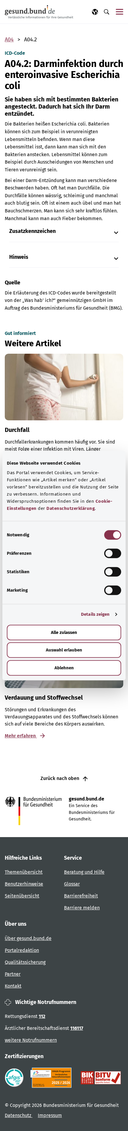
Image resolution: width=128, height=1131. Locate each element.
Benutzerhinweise (24, 884)
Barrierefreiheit (81, 896)
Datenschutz (18, 1115)
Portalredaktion (22, 950)
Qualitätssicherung (25, 962)
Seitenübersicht (22, 896)
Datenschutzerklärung (70, 508)
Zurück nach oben (60, 778)
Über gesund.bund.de (28, 938)
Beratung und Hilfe (84, 872)
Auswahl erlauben (64, 650)
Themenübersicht (24, 872)
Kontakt (13, 986)
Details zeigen (95, 614)
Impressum (50, 1115)
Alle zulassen (64, 632)
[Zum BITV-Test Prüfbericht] (101, 1077)
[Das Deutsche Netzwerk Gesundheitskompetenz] (52, 1077)
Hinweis (18, 257)
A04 (9, 39)
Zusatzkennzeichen (32, 231)
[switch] (112, 553)
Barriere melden (82, 908)
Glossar (72, 884)
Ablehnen (64, 668)
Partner (13, 974)
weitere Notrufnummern (31, 1040)
